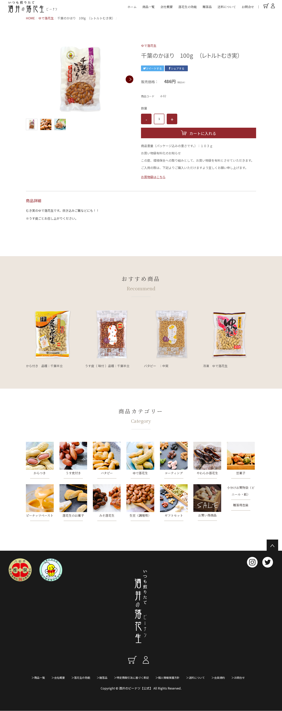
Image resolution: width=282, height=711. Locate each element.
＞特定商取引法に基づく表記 (131, 678)
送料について (227, 7)
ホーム (132, 7)
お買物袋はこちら (153, 177)
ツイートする (154, 68)
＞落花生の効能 (80, 678)
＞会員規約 (218, 678)
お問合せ (248, 7)
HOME (30, 18)
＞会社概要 (58, 678)
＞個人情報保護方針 (167, 678)
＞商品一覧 (38, 678)
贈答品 (207, 7)
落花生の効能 (187, 7)
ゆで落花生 (46, 18)
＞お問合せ (238, 678)
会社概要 (166, 7)
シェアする (177, 68)
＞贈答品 (102, 678)
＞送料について (195, 678)
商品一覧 (148, 7)
